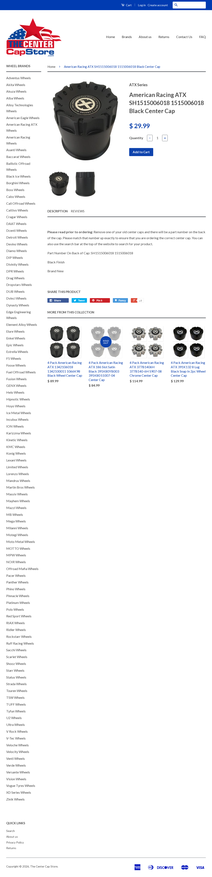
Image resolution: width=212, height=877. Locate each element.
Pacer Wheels (16, 575)
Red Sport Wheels (18, 616)
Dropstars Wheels (19, 285)
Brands (127, 37)
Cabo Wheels (15, 196)
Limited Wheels (17, 467)
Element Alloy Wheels (21, 324)
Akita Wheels (15, 85)
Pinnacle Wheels (17, 596)
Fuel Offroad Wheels (21, 372)
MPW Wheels (16, 555)
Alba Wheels (15, 98)
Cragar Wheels (16, 217)
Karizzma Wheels (18, 433)
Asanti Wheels (16, 150)
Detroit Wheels (17, 237)
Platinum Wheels (18, 603)
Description (57, 211)
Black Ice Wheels (18, 176)
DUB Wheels (15, 291)
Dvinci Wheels (16, 298)
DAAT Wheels (16, 224)
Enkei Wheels (15, 338)
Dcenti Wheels (16, 230)
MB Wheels (14, 514)
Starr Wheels (15, 670)
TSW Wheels (15, 697)
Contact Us (184, 37)
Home (110, 37)
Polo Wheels (15, 609)
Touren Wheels (16, 691)
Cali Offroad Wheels (20, 203)
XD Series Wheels (18, 792)
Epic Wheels (15, 345)
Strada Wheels (16, 684)
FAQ (202, 37)
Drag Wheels (15, 278)
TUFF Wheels (16, 704)
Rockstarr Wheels (19, 636)
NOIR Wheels (16, 562)
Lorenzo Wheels (17, 474)
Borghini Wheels (18, 183)
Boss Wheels (15, 190)
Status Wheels (16, 677)
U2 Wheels (14, 718)
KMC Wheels (15, 447)
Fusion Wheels (16, 379)
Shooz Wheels (16, 664)
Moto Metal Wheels (20, 542)
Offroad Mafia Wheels (22, 569)
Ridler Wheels (16, 630)
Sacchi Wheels (16, 650)
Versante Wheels (18, 772)
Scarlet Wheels (16, 657)
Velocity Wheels (17, 752)
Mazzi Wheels (16, 508)
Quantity (136, 138)
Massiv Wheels (17, 494)
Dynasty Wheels (17, 305)
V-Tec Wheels (16, 738)
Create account (158, 5)
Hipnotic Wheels (18, 399)
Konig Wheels (16, 453)
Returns (163, 37)
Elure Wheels (15, 331)
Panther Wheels (17, 582)
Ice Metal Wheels (18, 413)
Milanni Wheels (17, 528)
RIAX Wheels (15, 623)
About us (145, 37)
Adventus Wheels (18, 78)
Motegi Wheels (17, 535)
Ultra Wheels (15, 724)
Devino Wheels (17, 244)
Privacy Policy (15, 842)
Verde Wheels (16, 765)
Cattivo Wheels (17, 210)
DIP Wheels (14, 257)
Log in (142, 5)
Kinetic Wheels (17, 440)
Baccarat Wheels (18, 157)
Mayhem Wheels (18, 501)
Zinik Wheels (15, 799)
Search (10, 831)
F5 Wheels (13, 358)
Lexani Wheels (16, 460)
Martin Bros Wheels (20, 487)
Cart (128, 5)
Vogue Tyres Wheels (20, 785)
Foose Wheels (16, 365)
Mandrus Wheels (18, 481)
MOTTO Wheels (18, 548)
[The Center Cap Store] (34, 37)
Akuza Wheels (16, 91)
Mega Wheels (16, 521)
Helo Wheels (15, 392)
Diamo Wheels (16, 251)
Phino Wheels (15, 589)
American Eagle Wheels (23, 118)
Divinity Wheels (17, 264)
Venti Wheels (15, 758)
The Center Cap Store (44, 866)
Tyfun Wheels (16, 711)
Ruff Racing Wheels (20, 643)
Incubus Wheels (17, 419)
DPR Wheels (15, 271)
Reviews (77, 211)
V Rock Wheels (17, 731)
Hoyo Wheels (15, 406)
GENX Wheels (16, 385)
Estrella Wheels (17, 352)
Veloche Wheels (17, 745)
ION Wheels (15, 426)
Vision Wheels (16, 779)
